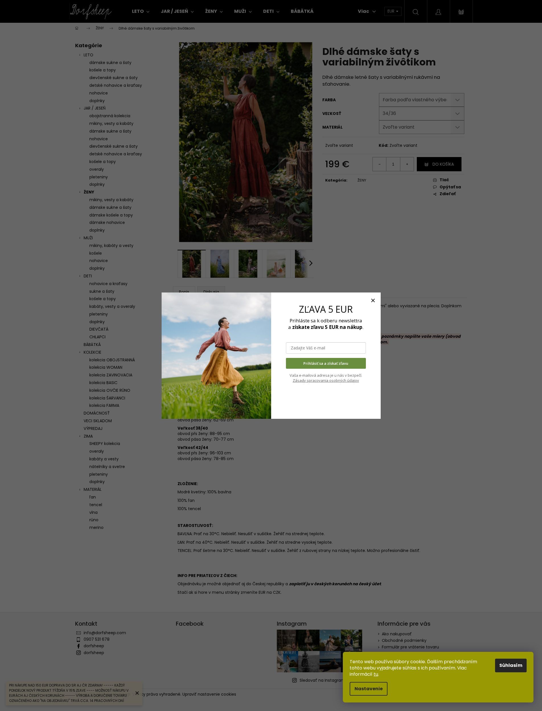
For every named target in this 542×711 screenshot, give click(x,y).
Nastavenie (369, 688)
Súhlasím (510, 665)
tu (376, 674)
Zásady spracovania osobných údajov (326, 380)
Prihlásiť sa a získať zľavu (325, 363)
